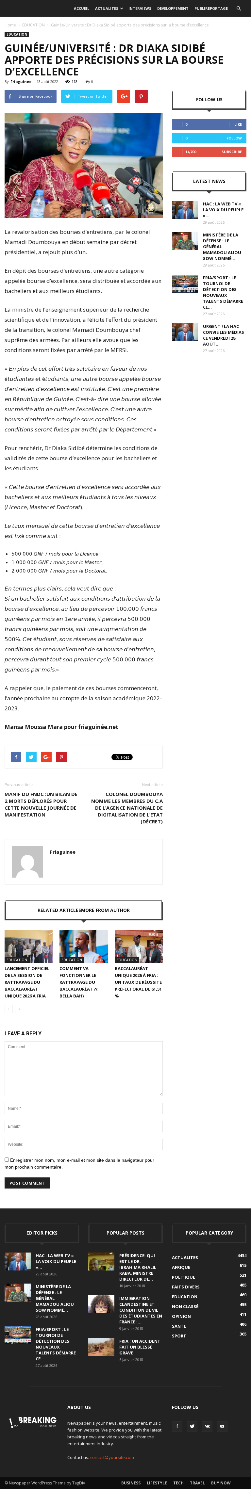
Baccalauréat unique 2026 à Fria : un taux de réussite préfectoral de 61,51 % (138, 982)
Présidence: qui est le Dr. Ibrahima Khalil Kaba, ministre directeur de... (137, 1267)
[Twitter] (192, 1426)
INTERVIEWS (139, 8)
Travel (197, 1483)
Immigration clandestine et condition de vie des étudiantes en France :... (140, 1310)
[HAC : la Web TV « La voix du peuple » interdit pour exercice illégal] (185, 210)
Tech (178, 1483)
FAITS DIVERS (186, 1287)
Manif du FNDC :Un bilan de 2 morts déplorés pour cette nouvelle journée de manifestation (41, 804)
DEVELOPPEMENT (173, 8)
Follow (234, 138)
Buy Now (221, 1483)
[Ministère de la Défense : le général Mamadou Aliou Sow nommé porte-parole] (185, 241)
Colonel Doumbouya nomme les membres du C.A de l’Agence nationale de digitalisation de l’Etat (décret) (127, 808)
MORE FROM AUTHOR (105, 910)
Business (131, 1483)
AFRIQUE (181, 1267)
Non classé (185, 1306)
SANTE (179, 1326)
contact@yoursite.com (112, 1457)
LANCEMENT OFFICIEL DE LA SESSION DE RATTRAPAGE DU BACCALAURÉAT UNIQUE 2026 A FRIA (27, 982)
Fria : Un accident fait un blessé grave (139, 1347)
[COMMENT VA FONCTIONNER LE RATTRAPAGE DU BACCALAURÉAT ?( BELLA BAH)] (83, 946)
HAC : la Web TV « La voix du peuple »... (223, 209)
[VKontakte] (207, 1426)
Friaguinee (20, 81)
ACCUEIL (81, 8)
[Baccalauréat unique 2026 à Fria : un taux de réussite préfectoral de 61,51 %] (139, 946)
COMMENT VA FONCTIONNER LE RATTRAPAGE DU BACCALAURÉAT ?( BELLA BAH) (78, 982)
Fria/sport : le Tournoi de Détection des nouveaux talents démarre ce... (223, 292)
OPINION (181, 1316)
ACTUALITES (106, 8)
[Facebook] (177, 1426)
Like (238, 124)
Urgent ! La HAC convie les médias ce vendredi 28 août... (223, 335)
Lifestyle (157, 1483)
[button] (238, 8)
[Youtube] (222, 1426)
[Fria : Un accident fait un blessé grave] (101, 1347)
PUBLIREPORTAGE (211, 8)
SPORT (179, 1336)
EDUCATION (33, 25)
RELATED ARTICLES (59, 910)
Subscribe (232, 151)
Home (10, 25)
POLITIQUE (183, 1277)
